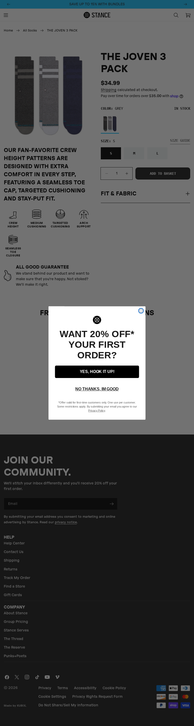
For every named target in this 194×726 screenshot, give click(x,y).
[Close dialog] (140, 310)
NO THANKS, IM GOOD (96, 389)
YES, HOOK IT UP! (97, 372)
